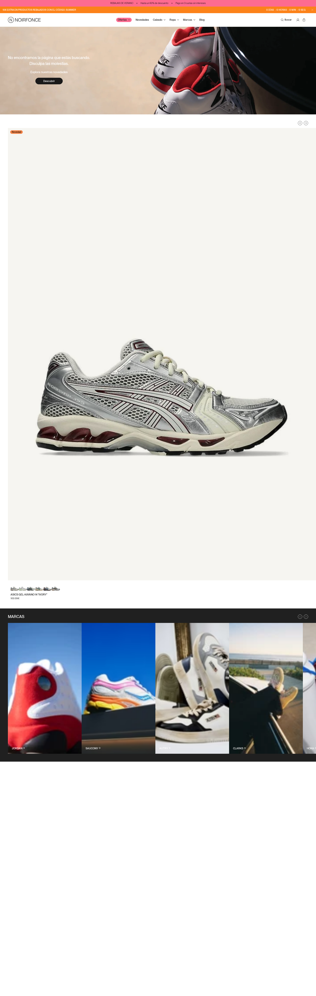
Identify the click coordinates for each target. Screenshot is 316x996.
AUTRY (163, 748)
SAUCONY (92, 748)
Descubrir (49, 81)
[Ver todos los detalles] (45, 688)
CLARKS (238, 748)
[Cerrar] (312, 10)
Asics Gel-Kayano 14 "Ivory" (29, 594)
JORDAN (17, 748)
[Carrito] (304, 20)
